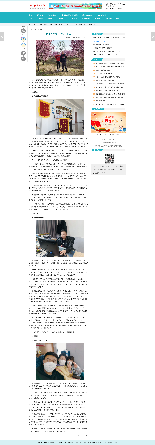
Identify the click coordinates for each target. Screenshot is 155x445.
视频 (117, 18)
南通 (60, 24)
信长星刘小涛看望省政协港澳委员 (102, 48)
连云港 (66, 24)
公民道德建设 (52, 15)
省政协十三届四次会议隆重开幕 (102, 44)
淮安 (70, 24)
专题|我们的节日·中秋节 (108, 139)
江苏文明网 (32, 29)
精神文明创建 (87, 15)
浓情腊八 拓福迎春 (101, 100)
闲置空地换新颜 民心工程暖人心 (105, 80)
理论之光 (40, 15)
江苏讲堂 (40, 18)
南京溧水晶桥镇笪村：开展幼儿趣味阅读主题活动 (110, 63)
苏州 (55, 24)
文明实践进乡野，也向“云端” (104, 73)
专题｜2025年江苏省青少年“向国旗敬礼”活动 (108, 134)
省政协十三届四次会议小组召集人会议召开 (105, 54)
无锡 (40, 24)
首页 (30, 15)
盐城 (75, 24)
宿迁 (95, 24)
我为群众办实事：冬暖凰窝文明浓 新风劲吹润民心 (111, 83)
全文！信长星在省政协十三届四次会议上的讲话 (106, 51)
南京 (35, 24)
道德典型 (51, 18)
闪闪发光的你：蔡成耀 (99, 173)
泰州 (90, 24)
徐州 (45, 24)
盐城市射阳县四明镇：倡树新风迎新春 (107, 90)
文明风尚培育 (101, 15)
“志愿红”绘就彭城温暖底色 (103, 70)
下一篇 (153, 36)
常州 (50, 24)
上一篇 (2, 36)
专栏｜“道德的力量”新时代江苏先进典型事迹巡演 (108, 146)
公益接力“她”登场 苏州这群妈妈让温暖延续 (108, 77)
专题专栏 (108, 18)
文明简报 (97, 18)
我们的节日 (63, 18)
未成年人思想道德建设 (70, 15)
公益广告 (74, 18)
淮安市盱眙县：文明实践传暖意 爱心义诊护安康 (109, 87)
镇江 (85, 24)
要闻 (30, 18)
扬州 (80, 24)
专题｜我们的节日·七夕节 (108, 142)
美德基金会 (86, 18)
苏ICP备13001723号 (111, 442)
